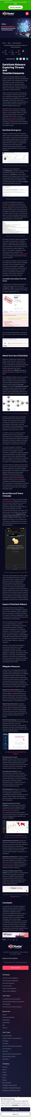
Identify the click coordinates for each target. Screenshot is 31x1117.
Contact (4, 1080)
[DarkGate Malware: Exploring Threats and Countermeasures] (8, 13)
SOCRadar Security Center (9, 1085)
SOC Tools (5, 1051)
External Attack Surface (8, 1056)
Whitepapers (6, 1020)
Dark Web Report (7, 1035)
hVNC (5, 206)
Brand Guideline (6, 1082)
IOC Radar (5, 1043)
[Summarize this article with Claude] (20, 59)
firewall (4, 707)
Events (4, 1069)
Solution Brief (6, 1022)
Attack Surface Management (10, 980)
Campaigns (5, 1041)
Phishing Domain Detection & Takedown (13, 1001)
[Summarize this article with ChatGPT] (17, 59)
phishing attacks (7, 501)
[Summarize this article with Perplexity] (27, 59)
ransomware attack (7, 864)
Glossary (4, 1027)
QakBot (10, 110)
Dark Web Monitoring (8, 983)
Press (4, 1077)
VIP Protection (6, 1004)
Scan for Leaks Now (15, 7)
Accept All (15, 1109)
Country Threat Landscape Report (11, 1054)
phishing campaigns (11, 118)
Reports (4, 1014)
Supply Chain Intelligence (9, 991)
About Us (5, 1067)
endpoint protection (11, 691)
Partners (4, 1075)
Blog (3, 1025)
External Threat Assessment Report (12, 1046)
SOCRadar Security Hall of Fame (11, 1090)
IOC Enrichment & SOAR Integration (12, 1006)
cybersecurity (6, 476)
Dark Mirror (5, 1059)
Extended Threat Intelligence (10, 978)
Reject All (15, 1114)
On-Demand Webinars (8, 1017)
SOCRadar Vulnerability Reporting (11, 1088)
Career (4, 1072)
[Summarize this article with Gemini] (24, 59)
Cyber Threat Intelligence (9, 988)
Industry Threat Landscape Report (11, 1038)
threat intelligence (21, 479)
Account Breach (6, 1048)
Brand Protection (7, 986)
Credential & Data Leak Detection (11, 999)
